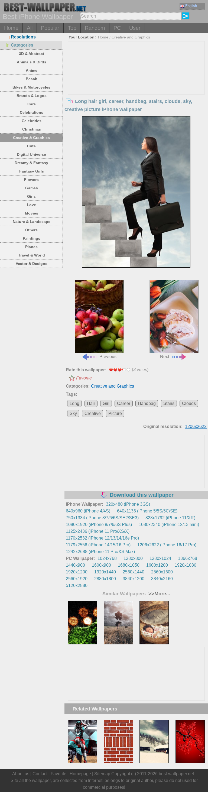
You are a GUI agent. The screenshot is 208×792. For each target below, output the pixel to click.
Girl (106, 403)
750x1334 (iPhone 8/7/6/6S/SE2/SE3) (102, 517)
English (191, 6)
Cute (31, 146)
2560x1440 (133, 572)
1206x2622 (196, 426)
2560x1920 (76, 578)
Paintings (31, 238)
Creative (92, 413)
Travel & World (31, 255)
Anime (31, 70)
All (29, 28)
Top (72, 28)
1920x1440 (105, 572)
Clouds (189, 403)
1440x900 (75, 565)
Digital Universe (31, 154)
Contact (39, 773)
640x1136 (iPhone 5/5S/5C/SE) (147, 511)
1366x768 (187, 558)
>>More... (158, 593)
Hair (91, 403)
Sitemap (102, 773)
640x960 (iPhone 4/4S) (88, 511)
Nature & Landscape (31, 221)
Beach (31, 79)
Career (123, 403)
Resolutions (23, 37)
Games (31, 188)
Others (31, 230)
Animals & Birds (31, 62)
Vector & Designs (31, 263)
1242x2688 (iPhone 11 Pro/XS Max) (100, 551)
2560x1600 (162, 572)
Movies (31, 213)
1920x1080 (185, 565)
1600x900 (101, 565)
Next (164, 356)
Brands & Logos (32, 95)
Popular (50, 28)
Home (11, 28)
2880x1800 (105, 578)
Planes (31, 247)
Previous (107, 356)
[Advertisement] (136, 82)
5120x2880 (76, 585)
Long (74, 403)
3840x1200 (133, 578)
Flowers (31, 179)
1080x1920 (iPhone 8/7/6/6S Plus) (99, 524)
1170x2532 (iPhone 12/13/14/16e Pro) (102, 538)
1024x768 (107, 558)
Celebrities (31, 121)
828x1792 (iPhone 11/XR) (170, 517)
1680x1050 (128, 565)
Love (31, 205)
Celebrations (31, 112)
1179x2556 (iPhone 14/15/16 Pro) (98, 545)
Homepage (80, 773)
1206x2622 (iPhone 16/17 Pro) (166, 545)
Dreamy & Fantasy (31, 163)
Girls (31, 196)
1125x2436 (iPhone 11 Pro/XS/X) (97, 531)
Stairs (168, 403)
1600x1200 (157, 565)
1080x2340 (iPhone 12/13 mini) (169, 524)
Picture (115, 413)
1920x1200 (76, 572)
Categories (22, 45)
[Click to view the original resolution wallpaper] (136, 197)
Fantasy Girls (31, 171)
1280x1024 (160, 558)
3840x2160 (162, 578)
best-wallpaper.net (176, 773)
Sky (73, 413)
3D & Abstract (31, 53)
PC (117, 28)
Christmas (31, 129)
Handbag (147, 403)
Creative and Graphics (131, 37)
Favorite (84, 378)
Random (95, 28)
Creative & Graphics (31, 137)
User (135, 28)
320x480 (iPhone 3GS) (128, 504)
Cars (31, 104)
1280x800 (133, 558)
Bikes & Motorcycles (31, 87)
